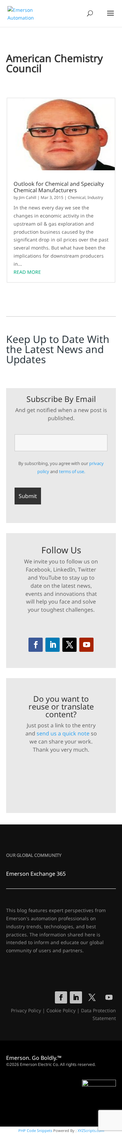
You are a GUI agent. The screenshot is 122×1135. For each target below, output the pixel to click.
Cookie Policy (61, 1010)
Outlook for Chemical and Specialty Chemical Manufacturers (59, 187)
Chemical (76, 197)
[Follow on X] (69, 645)
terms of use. (72, 471)
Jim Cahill (27, 197)
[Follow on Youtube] (86, 645)
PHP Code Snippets (35, 1130)
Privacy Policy (26, 1010)
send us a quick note (63, 733)
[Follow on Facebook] (35, 645)
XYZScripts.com (91, 1130)
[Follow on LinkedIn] (52, 645)
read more (27, 272)
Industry (95, 197)
